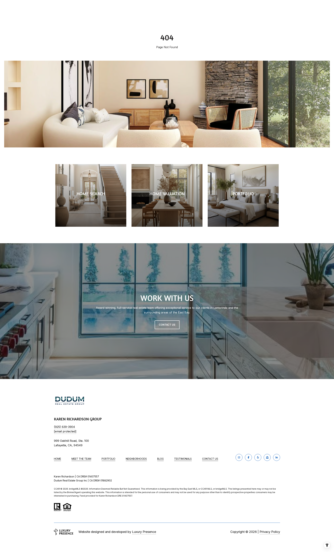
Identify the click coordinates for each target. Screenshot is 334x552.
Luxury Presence (144, 532)
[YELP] (257, 457)
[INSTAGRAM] (239, 457)
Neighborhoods (136, 458)
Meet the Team (81, 458)
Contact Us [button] (167, 324)
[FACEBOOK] (248, 457)
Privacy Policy (270, 532)
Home (57, 458)
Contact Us (210, 458)
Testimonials (183, 458)
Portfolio (108, 458)
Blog (160, 458)
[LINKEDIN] (276, 457)
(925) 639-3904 (64, 427)
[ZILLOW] (267, 457)
